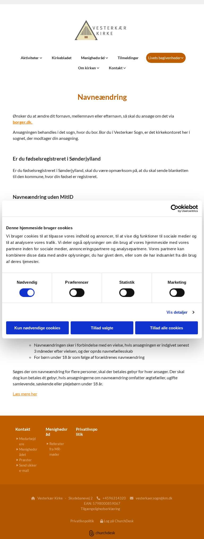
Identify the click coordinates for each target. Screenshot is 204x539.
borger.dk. (22, 121)
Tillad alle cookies (166, 328)
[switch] (76, 292)
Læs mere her (25, 393)
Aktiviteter (30, 57)
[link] (31, 58)
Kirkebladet (61, 57)
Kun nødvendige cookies (37, 328)
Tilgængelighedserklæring (100, 509)
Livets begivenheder (164, 57)
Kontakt (116, 68)
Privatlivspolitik (82, 521)
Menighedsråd (93, 57)
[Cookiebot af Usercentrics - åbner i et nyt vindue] (174, 208)
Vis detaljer (177, 312)
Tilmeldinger (128, 57)
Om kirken (87, 68)
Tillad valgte (102, 328)
